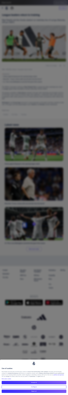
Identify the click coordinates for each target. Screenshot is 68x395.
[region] (34, 377)
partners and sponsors (58, 374)
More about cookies (6, 378)
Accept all (34, 382)
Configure (34, 386)
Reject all (34, 391)
